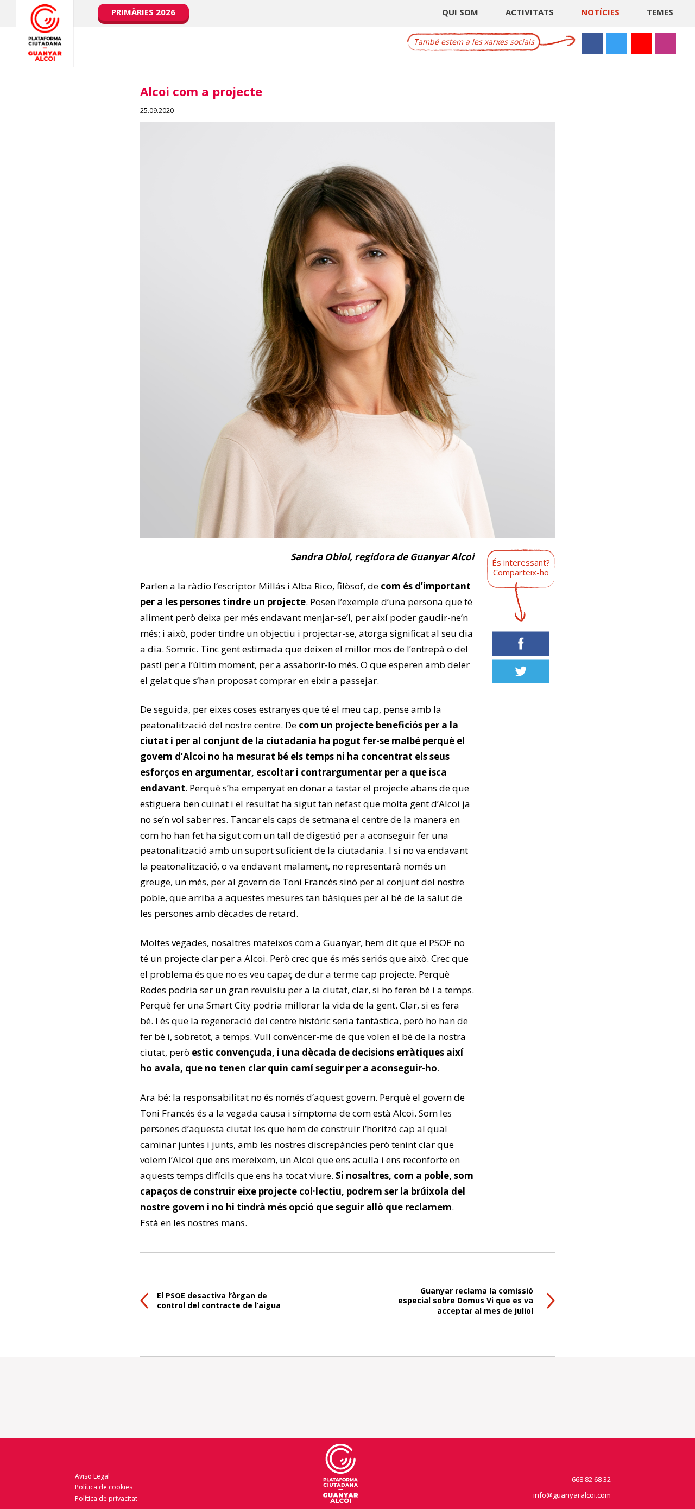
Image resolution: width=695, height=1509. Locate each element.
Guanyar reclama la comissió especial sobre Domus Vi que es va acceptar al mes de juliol (465, 1300)
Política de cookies (103, 1487)
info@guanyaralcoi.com (572, 1495)
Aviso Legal (92, 1476)
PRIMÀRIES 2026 (143, 12)
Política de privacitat (106, 1498)
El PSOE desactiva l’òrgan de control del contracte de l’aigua (219, 1300)
